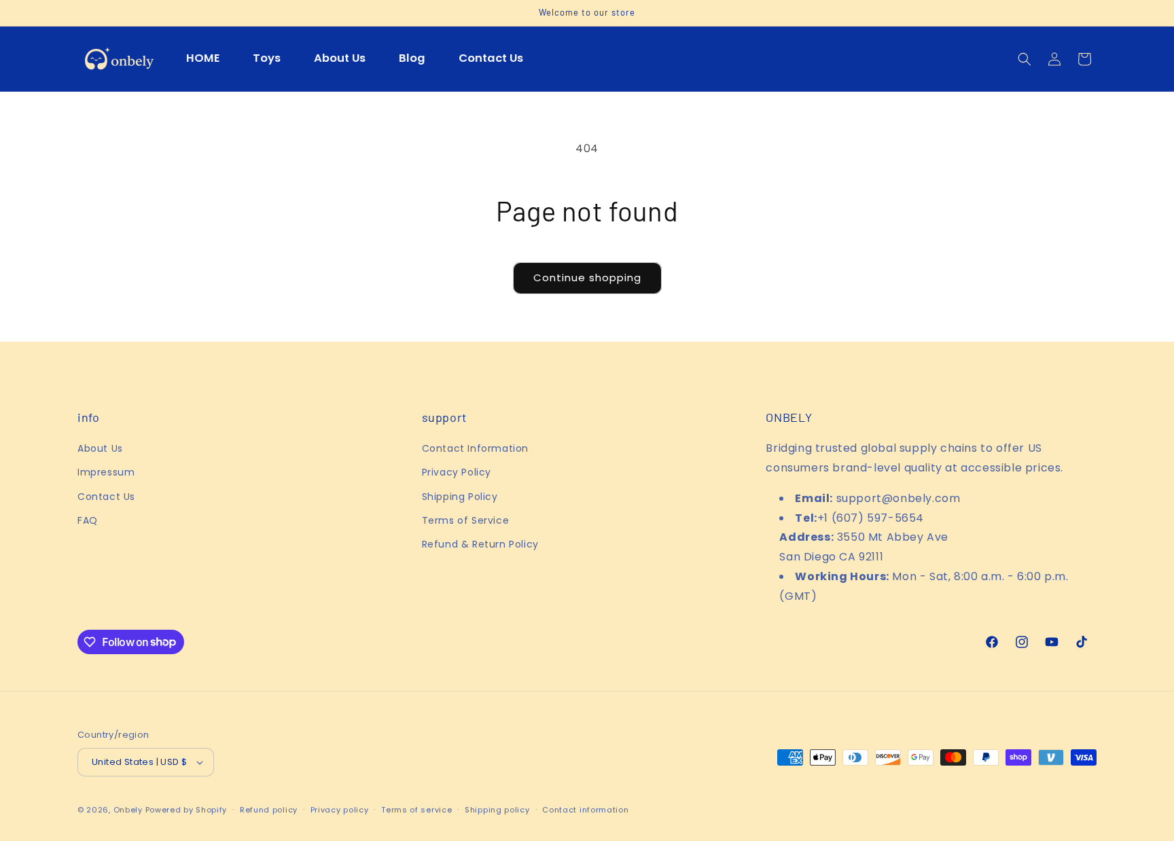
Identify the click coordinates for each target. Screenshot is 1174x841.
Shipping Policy (460, 496)
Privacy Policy (456, 472)
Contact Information (475, 448)
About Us (100, 448)
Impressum (106, 472)
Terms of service (416, 809)
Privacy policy (339, 809)
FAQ (87, 520)
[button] (1024, 59)
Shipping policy (497, 809)
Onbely (128, 809)
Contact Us (106, 496)
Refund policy (269, 809)
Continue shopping (587, 277)
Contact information (585, 809)
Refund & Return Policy (480, 544)
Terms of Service (466, 520)
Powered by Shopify (186, 809)
